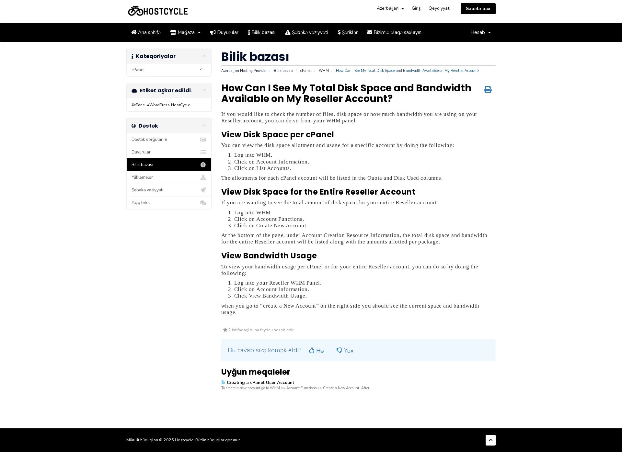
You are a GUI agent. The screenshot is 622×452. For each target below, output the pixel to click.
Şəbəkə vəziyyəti (309, 32)
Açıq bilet (141, 202)
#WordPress (158, 104)
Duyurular (227, 32)
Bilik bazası (262, 32)
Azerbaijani (389, 8)
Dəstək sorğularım (149, 139)
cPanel (306, 70)
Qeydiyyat (439, 8)
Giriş (416, 8)
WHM (324, 70)
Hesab (479, 32)
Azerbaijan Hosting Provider (244, 70)
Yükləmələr (142, 177)
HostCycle (180, 104)
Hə (319, 351)
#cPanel (139, 104)
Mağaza (186, 32)
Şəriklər (349, 32)
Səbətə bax (478, 9)
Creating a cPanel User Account (259, 382)
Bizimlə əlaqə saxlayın (396, 32)
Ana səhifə (149, 32)
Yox (347, 351)
